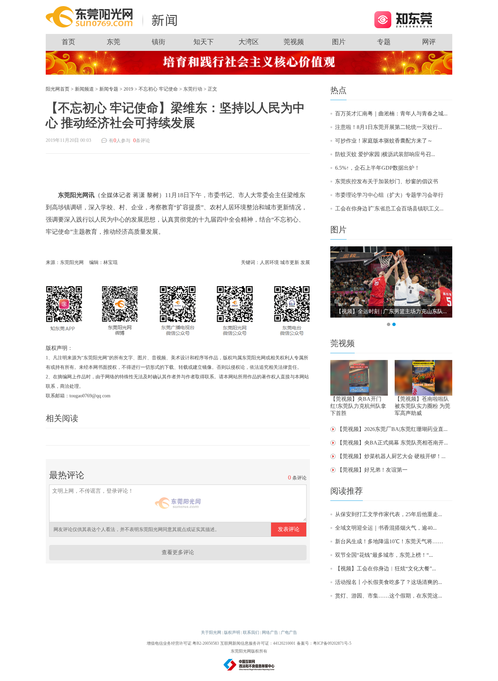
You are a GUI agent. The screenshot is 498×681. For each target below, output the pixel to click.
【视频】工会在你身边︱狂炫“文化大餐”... (385, 568)
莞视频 (294, 41)
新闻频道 (84, 89)
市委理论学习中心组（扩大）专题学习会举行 (389, 195)
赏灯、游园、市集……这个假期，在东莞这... (388, 596)
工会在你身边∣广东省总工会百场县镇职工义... (389, 208)
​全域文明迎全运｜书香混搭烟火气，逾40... (386, 528)
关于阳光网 (211, 632)
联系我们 (251, 632)
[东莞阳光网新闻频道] (113, 16)
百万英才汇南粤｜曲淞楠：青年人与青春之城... (391, 113)
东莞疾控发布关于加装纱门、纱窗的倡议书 (386, 181)
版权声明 (232, 632)
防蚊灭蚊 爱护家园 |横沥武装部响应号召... (385, 154)
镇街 (158, 41)
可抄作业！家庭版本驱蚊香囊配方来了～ (384, 141)
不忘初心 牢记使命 (158, 89)
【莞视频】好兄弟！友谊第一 (372, 470)
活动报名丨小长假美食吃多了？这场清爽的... (388, 582)
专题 (384, 41)
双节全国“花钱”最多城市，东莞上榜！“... (384, 555)
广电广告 (289, 632)
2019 (128, 89)
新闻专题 (108, 89)
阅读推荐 (346, 491)
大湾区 (248, 41)
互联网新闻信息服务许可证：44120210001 (257, 643)
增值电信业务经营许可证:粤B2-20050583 (183, 643)
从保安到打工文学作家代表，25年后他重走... (388, 514)
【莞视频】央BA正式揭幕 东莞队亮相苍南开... (392, 443)
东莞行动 (192, 89)
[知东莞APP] (403, 19)
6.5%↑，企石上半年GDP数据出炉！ (377, 168)
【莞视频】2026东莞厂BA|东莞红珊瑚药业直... (392, 429)
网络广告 (270, 632)
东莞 (113, 41)
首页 (68, 41)
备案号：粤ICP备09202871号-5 (324, 643)
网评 (429, 41)
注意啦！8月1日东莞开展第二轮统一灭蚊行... (388, 127)
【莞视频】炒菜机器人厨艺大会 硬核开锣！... (391, 456)
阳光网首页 (57, 89)
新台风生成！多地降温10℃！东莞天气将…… (389, 541)
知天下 (203, 41)
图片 (339, 41)
